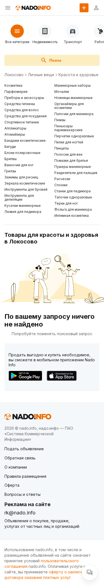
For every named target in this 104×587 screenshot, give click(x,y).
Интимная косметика (71, 215)
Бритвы (10, 159)
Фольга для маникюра (73, 209)
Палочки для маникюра (73, 114)
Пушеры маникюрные (72, 167)
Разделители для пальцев (75, 173)
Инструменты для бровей (25, 189)
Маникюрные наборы (72, 85)
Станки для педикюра (72, 191)
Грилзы (10, 171)
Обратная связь (19, 458)
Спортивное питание (21, 122)
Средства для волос (21, 110)
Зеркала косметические (24, 183)
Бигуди (10, 147)
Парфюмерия (15, 91)
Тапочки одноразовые (73, 197)
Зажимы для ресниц (21, 177)
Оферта (11, 485)
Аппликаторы (15, 128)
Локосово (14, 75)
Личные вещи (41, 75)
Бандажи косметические (25, 140)
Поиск (55, 60)
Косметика (13, 85)
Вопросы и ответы (22, 494)
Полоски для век (68, 154)
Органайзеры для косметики (69, 106)
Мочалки (61, 91)
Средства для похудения (25, 116)
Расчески (62, 179)
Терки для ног (66, 203)
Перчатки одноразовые (74, 136)
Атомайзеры (14, 134)
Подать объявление (24, 448)
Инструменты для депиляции (19, 197)
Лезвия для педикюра (22, 212)
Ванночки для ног (19, 165)
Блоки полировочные (22, 153)
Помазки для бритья (71, 160)
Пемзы (59, 120)
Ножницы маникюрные (73, 98)
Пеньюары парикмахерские (68, 128)
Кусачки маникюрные (22, 205)
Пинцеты (61, 148)
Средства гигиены (19, 104)
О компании (15, 467)
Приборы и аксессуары (24, 98)
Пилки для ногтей (68, 142)
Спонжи (60, 185)
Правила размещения (25, 476)
